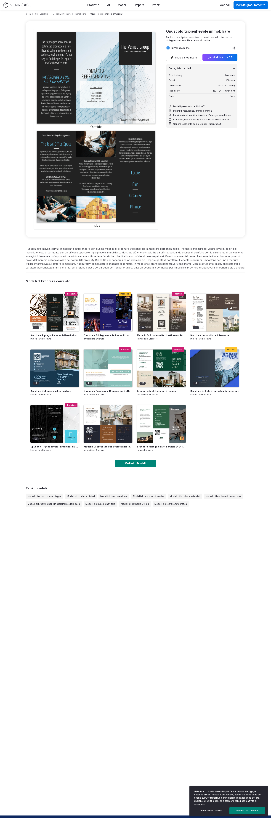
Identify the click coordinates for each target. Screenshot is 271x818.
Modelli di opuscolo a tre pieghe (44, 496)
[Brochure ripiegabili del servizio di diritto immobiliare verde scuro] (161, 424)
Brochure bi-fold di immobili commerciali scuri (214, 391)
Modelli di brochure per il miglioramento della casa (54, 503)
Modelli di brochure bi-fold (81, 496)
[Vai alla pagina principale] (17, 5)
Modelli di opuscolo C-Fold (135, 503)
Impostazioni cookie (211, 810)
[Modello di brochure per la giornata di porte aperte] (161, 312)
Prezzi (156, 5)
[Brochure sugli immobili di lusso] (161, 368)
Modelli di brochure (62, 14)
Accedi (225, 5)
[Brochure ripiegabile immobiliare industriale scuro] (54, 312)
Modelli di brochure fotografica (170, 503)
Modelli (122, 5)
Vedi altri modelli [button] (135, 463)
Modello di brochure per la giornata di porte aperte (161, 335)
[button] (183, 57)
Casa (28, 14)
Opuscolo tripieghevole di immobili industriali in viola (108, 335)
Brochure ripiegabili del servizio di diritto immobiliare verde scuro (161, 446)
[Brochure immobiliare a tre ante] (214, 312)
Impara (139, 5)
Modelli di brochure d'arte (114, 496)
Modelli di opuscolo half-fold (100, 503)
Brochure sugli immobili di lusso (156, 391)
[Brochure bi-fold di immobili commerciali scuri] (214, 368)
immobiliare (80, 14)
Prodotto (93, 5)
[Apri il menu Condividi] (234, 48)
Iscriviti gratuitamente (250, 5)
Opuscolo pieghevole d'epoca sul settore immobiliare (108, 391)
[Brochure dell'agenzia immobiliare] (54, 368)
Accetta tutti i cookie (247, 810)
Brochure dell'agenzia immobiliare (50, 391)
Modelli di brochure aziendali (185, 496)
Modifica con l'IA (222, 57)
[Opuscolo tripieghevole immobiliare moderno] (54, 424)
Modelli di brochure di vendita (148, 496)
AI (108, 5)
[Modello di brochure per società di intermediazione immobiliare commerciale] (108, 424)
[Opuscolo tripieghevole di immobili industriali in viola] (108, 312)
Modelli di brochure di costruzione (223, 496)
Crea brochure (41, 14)
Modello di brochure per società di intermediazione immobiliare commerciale (108, 446)
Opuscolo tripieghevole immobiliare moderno (54, 446)
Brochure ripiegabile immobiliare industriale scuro (54, 335)
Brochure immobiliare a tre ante (209, 335)
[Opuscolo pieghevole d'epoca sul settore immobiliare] (108, 368)
